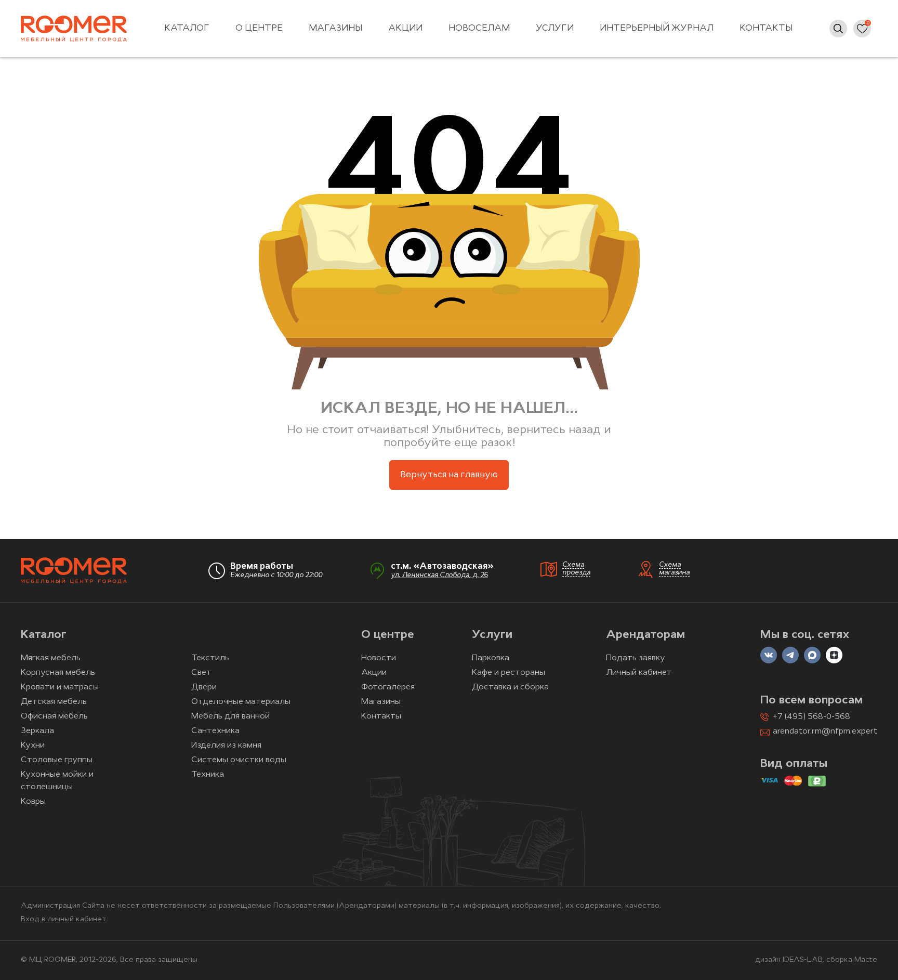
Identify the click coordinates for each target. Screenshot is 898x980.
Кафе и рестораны (508, 673)
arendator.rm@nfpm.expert (825, 731)
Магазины (335, 28)
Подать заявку (635, 658)
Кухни (33, 745)
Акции (405, 28)
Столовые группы (57, 760)
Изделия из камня (226, 745)
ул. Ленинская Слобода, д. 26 (439, 575)
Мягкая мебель (51, 658)
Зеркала (37, 731)
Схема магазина (674, 568)
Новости (378, 658)
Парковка (490, 658)
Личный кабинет (639, 673)
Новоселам (479, 28)
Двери (204, 687)
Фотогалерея (388, 687)
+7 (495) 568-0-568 (811, 717)
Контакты (766, 28)
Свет (201, 673)
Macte (865, 960)
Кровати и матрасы (60, 687)
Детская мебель (54, 702)
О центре (259, 28)
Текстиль (210, 658)
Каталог (186, 28)
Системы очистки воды (238, 760)
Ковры (33, 802)
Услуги (555, 28)
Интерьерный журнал (657, 28)
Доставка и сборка (510, 687)
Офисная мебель (54, 716)
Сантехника (215, 731)
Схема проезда (576, 568)
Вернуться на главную (449, 475)
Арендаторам (645, 635)
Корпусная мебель (58, 673)
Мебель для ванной (230, 716)
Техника (207, 774)
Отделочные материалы (240, 702)
